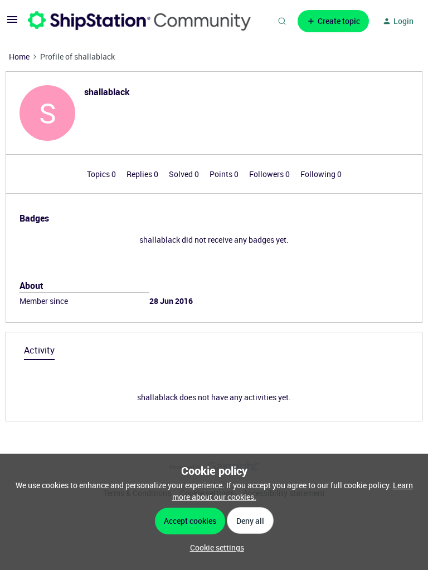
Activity (39, 350)
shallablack (107, 92)
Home (19, 56)
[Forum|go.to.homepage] (139, 21)
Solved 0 (185, 174)
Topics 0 (102, 174)
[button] (12, 23)
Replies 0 (143, 174)
